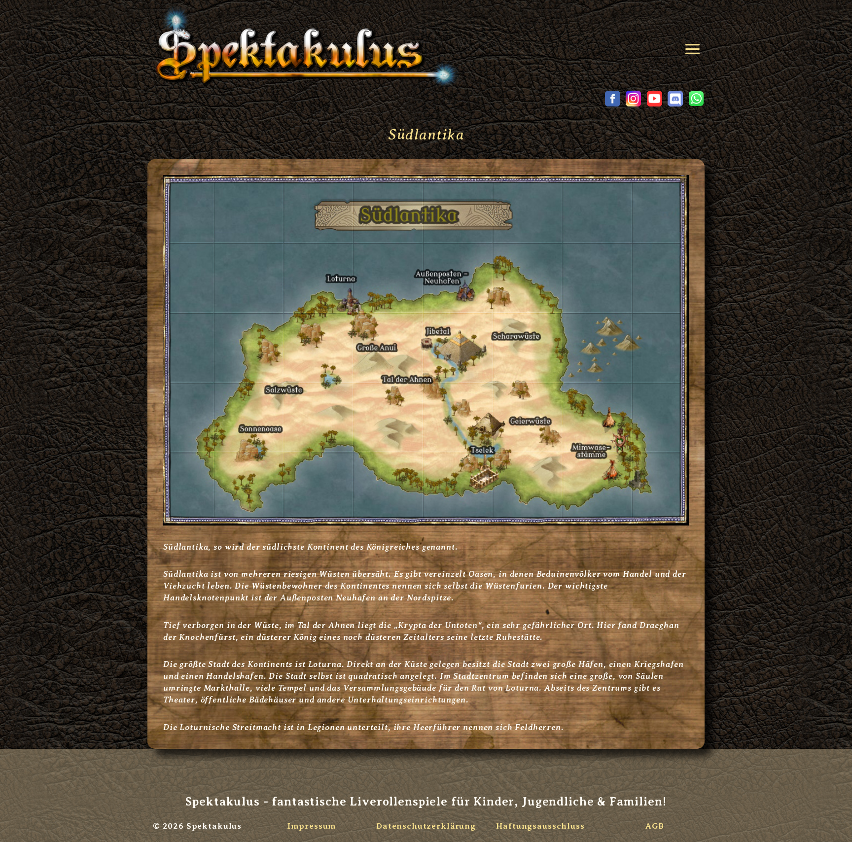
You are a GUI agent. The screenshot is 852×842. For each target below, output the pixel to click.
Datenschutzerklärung (426, 826)
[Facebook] (612, 98)
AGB (655, 826)
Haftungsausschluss (540, 826)
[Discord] (675, 98)
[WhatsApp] (696, 98)
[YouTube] (654, 98)
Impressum (312, 826)
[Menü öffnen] (694, 46)
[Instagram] (633, 98)
